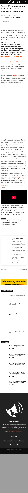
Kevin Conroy (14, 222)
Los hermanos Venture (6, 224)
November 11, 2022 (14, 61)
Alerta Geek (6, 452)
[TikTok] (22, 441)
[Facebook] (4, 26)
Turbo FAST (13, 224)
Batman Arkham (20, 218)
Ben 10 (8, 220)
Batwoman (4, 220)
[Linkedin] (20, 26)
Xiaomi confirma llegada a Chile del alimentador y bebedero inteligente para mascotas (21, 272)
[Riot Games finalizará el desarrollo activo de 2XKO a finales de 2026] (4, 366)
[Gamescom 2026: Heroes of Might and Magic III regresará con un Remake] (4, 297)
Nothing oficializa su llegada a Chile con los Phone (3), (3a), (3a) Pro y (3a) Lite (17, 331)
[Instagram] (12, 262)
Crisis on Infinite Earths (15, 220)
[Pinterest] (12, 26)
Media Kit (19, 449)
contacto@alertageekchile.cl (17, 431)
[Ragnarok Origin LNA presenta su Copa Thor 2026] (4, 305)
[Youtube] (17, 444)
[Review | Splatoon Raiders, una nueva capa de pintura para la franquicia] (4, 384)
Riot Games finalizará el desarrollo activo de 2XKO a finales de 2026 (17, 364)
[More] (24, 26)
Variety (15, 75)
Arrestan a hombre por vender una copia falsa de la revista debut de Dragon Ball (7, 272)
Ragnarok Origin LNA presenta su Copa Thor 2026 (16, 303)
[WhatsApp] (16, 26)
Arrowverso (9, 218)
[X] (8, 26)
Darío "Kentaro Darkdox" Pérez (14, 17)
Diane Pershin (22, 220)
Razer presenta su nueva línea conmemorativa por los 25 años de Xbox (16, 313)
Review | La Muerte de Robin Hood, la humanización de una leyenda (17, 355)
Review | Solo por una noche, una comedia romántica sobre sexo (16, 346)
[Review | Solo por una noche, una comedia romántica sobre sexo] (4, 348)
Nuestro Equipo (14, 449)
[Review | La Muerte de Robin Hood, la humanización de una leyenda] (4, 357)
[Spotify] (19, 441)
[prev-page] (2, 338)
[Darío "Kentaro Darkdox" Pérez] (3, 17)
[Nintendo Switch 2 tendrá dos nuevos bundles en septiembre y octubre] (4, 323)
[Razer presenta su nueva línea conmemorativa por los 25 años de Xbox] (4, 314)
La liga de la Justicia (21, 177)
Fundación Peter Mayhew (6, 222)
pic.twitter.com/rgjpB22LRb (11, 56)
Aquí (22, 284)
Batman (14, 34)
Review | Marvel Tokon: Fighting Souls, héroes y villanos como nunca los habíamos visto (17, 373)
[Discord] (4, 441)
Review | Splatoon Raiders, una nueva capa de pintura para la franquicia (17, 382)
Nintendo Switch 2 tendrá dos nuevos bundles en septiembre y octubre (17, 321)
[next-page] (4, 338)
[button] (2, 2)
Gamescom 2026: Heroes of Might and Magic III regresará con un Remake (17, 295)
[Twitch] (10, 444)
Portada (8, 449)
